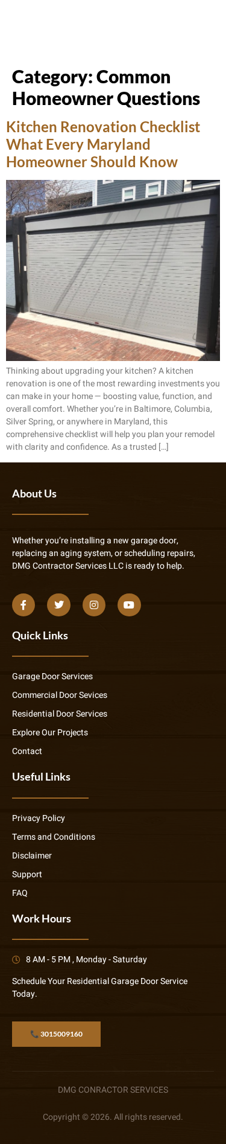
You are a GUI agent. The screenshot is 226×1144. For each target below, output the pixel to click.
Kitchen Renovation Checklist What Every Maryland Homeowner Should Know (103, 144)
